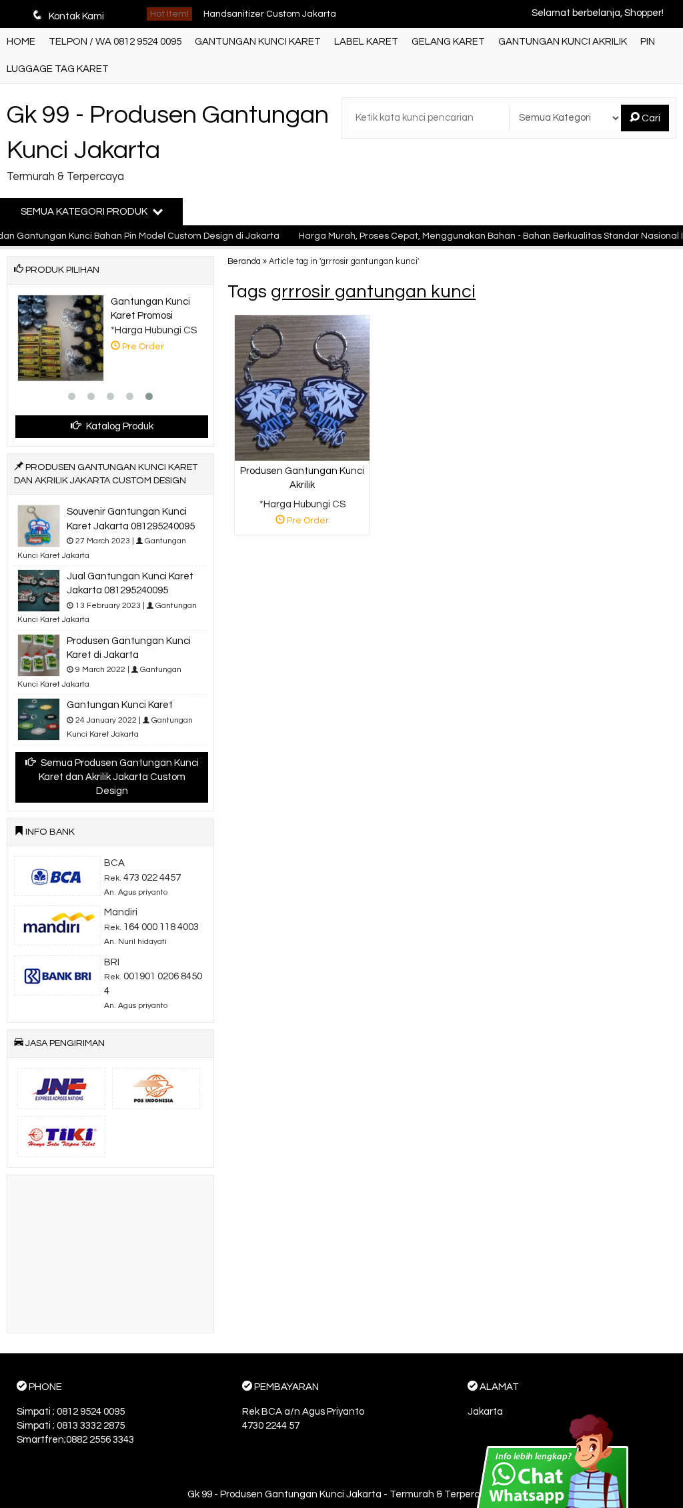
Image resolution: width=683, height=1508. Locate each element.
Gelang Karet (448, 42)
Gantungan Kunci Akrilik (562, 42)
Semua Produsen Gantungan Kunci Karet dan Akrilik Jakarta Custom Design (119, 777)
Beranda (244, 261)
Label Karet (366, 42)
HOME (21, 42)
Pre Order (307, 523)
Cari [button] (650, 118)
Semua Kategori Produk (85, 212)
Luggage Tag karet (58, 69)
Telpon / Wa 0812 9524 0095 (115, 42)
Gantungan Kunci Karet (253, 24)
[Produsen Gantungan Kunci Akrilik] (302, 388)
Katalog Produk (118, 426)
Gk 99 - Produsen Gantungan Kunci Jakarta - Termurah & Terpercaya (341, 1494)
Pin (647, 42)
